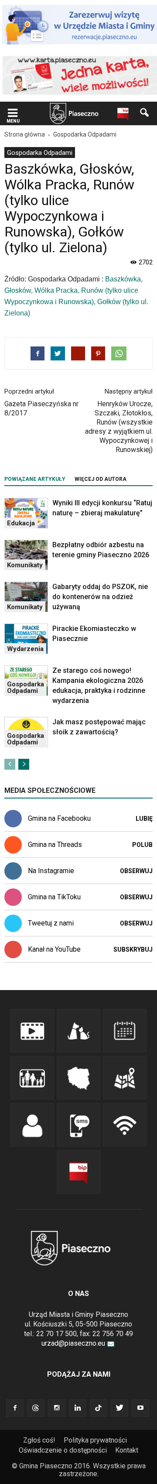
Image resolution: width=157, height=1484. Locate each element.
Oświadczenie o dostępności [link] (63, 1450)
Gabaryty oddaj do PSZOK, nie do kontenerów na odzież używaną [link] (100, 597)
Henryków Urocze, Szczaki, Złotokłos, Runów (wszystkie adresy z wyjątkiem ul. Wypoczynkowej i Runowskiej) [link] (119, 427)
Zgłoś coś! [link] (39, 1440)
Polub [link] (142, 844)
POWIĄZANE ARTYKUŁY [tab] (34, 479)
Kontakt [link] (126, 1450)
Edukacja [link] (21, 523)
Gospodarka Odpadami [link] (39, 153)
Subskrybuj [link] (133, 949)
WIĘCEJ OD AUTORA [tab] (100, 479)
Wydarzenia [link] (25, 649)
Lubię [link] (144, 818)
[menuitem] (39, 152)
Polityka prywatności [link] (95, 1440)
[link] (12, 114)
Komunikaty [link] (25, 565)
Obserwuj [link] (136, 870)
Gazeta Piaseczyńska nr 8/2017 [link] (41, 408)
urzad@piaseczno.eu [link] (73, 1343)
